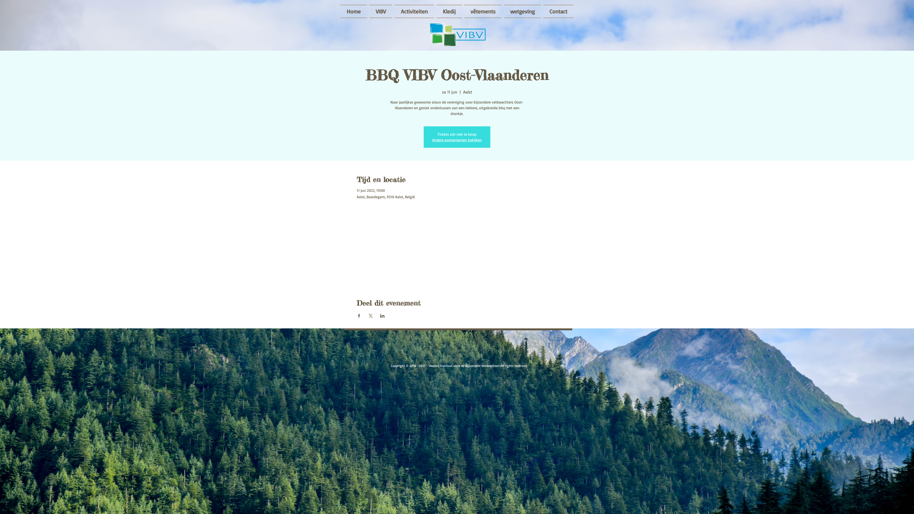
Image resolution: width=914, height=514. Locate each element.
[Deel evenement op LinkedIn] (382, 316)
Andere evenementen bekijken (457, 140)
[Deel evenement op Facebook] (359, 316)
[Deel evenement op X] (370, 316)
